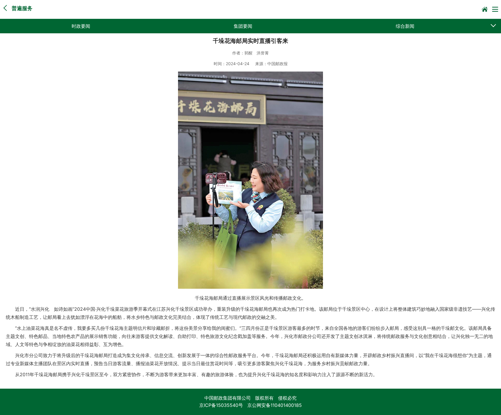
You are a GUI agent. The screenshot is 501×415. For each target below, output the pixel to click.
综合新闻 (405, 26)
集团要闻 (243, 26)
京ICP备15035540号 (221, 405)
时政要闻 (81, 26)
